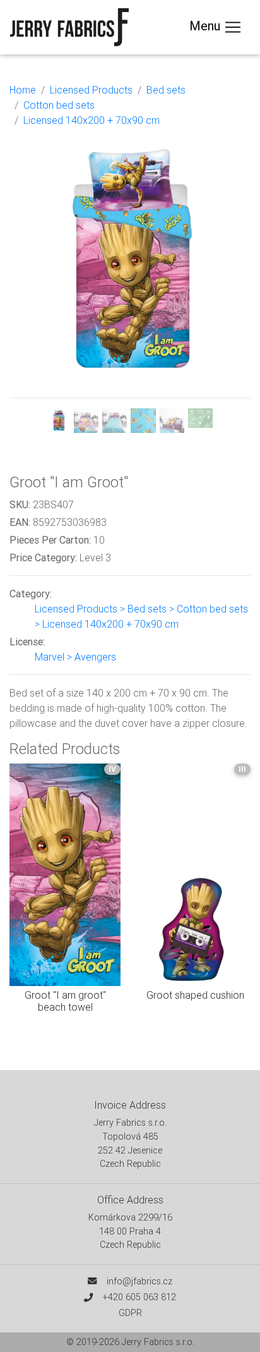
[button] (27, 284)
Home (22, 89)
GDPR (130, 1313)
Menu (206, 25)
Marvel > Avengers (75, 656)
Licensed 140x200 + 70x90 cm (91, 120)
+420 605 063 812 (139, 1297)
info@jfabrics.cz (139, 1281)
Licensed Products (91, 89)
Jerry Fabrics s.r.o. (158, 1342)
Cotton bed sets (59, 105)
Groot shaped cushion (195, 995)
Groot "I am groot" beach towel (65, 1001)
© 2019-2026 (94, 1342)
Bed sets (166, 89)
